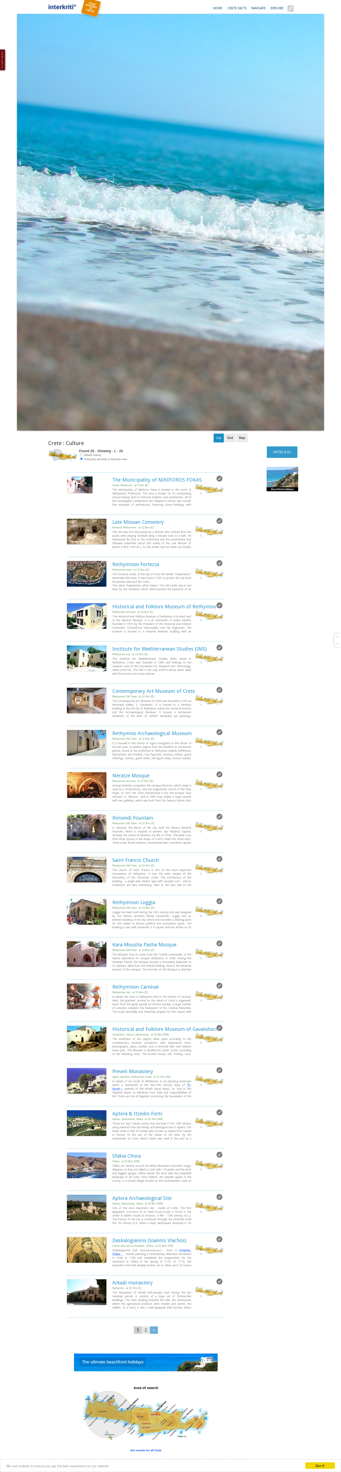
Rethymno (126, 1312)
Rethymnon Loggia (133, 927)
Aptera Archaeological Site (142, 1223)
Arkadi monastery (132, 1307)
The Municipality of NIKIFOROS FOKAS (157, 505)
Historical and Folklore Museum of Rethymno (164, 631)
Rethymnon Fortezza (135, 589)
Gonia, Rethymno (130, 510)
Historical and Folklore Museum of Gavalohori (164, 1054)
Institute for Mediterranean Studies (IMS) (159, 674)
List (218, 462)
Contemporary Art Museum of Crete (153, 716)
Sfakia (126, 1186)
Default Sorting (92, 479)
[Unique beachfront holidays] (146, 1388)
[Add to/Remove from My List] (219, 503)
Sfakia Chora (126, 1181)
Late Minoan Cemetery (138, 547)
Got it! (320, 1465)
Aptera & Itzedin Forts (137, 1138)
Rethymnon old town (132, 636)
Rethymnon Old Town (133, 721)
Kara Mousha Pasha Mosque (144, 969)
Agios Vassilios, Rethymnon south (141, 1101)
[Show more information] (69, 533)
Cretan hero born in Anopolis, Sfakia (142, 1270)
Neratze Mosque (131, 800)
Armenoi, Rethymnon (133, 552)
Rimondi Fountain (132, 843)
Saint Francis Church (135, 885)
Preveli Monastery (132, 1096)
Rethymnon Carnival (135, 1012)
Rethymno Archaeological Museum (152, 758)
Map (242, 462)
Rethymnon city (130, 679)
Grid (230, 462)
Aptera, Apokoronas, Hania (137, 1143)
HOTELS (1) (282, 477)
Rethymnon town (130, 594)
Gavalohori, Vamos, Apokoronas (140, 1059)
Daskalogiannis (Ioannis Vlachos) (149, 1265)
